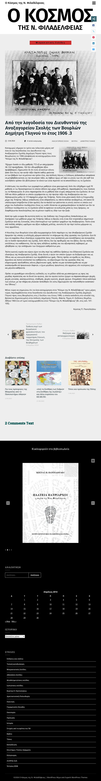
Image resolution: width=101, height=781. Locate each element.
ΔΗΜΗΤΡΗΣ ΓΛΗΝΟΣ (87, 141)
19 (76, 608)
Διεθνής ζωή (12, 761)
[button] (8, 503)
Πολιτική (10, 702)
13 (89, 604)
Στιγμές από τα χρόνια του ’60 (19, 728)
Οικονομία (11, 712)
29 (24, 618)
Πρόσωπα (11, 718)
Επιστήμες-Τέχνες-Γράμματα (19, 750)
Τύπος (9, 739)
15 (24, 608)
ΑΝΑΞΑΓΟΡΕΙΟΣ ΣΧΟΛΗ (60, 141)
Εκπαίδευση (12, 744)
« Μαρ (7, 621)
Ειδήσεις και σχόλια (15, 659)
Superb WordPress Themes (76, 777)
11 (63, 604)
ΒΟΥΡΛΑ (74, 141)
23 (38, 613)
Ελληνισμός (12, 755)
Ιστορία (10, 723)
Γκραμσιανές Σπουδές (16, 707)
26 (76, 613)
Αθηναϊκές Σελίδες (14, 675)
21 (12, 613)
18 (63, 608)
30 (38, 618)
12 (76, 604)
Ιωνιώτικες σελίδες (15, 685)
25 (63, 613)
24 (50, 613)
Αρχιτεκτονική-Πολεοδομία (18, 696)
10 (50, 604)
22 (24, 613)
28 (12, 618)
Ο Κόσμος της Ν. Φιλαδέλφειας (24, 2)
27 (89, 613)
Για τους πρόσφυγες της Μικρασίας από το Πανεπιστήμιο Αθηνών (16, 391)
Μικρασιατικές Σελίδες (50, 43)
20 (89, 608)
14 (12, 608)
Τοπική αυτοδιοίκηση (15, 664)
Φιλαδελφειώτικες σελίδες (18, 680)
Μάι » (14, 621)
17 (50, 608)
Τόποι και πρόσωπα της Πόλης (82, 389)
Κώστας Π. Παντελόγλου (17, 691)
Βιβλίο (9, 734)
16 (38, 608)
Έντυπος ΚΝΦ (12, 766)
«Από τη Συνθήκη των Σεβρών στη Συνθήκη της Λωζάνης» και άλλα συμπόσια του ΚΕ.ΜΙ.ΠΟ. (50, 393)
